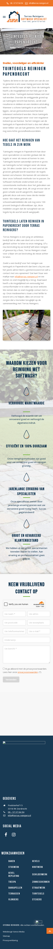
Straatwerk (38, 887)
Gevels (36, 861)
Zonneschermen (41, 881)
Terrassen (14, 893)
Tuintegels (38, 893)
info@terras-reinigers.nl (38, 3)
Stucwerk (13, 867)
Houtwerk (37, 867)
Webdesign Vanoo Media (13, 931)
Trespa (12, 881)
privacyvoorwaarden (28, 672)
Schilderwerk (39, 874)
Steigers (37, 899)
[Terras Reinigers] (26, 17)
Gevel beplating (13, 874)
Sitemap (6, 936)
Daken (11, 861)
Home (12, 47)
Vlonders (13, 899)
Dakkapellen (15, 887)
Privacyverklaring (10, 940)
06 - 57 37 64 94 (16, 3)
